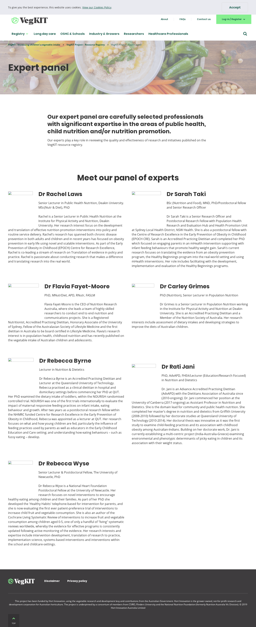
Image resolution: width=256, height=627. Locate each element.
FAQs (183, 19)
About (164, 19)
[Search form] (245, 34)
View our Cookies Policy (96, 7)
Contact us (204, 19)
